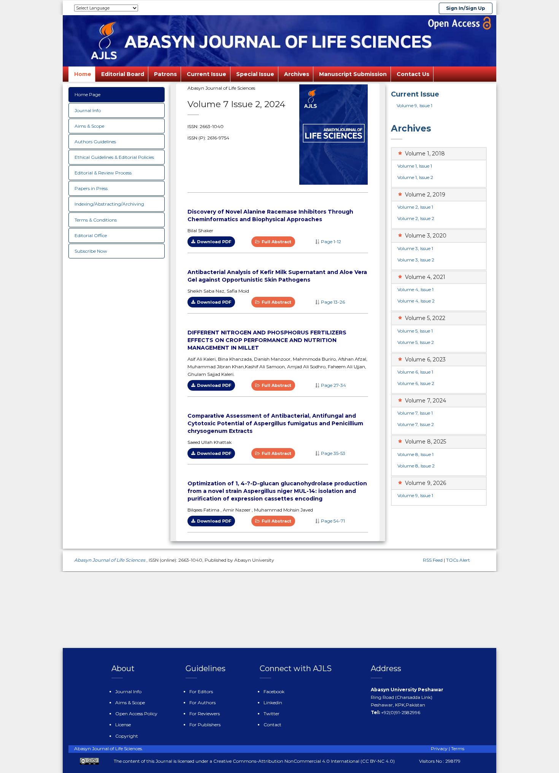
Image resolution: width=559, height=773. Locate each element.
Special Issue (255, 74)
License (123, 724)
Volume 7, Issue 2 (415, 424)
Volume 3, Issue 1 (415, 248)
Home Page (87, 94)
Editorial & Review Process (103, 173)
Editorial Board (122, 74)
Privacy (439, 748)
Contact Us (413, 74)
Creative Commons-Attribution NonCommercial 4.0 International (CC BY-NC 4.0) (304, 761)
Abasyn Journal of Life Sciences (110, 560)
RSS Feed (433, 560)
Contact (272, 724)
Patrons (165, 74)
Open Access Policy (136, 713)
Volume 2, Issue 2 (415, 218)
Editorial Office (91, 235)
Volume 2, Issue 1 (415, 207)
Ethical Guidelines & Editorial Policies (114, 157)
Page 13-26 (333, 302)
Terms (457, 748)
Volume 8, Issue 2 (416, 466)
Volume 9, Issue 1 (414, 105)
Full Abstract (276, 241)
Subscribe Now (91, 251)
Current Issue (206, 74)
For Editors (201, 691)
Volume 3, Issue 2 (415, 260)
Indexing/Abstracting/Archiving (109, 204)
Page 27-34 (333, 385)
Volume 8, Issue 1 (415, 454)
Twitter (272, 713)
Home (82, 74)
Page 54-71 (333, 521)
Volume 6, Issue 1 (415, 372)
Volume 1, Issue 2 (415, 177)
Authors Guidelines (95, 141)
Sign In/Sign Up (465, 8)
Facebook (274, 691)
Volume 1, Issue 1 (414, 166)
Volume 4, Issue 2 (416, 301)
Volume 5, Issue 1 (415, 331)
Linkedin (273, 702)
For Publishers (205, 724)
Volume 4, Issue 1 (415, 289)
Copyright (126, 736)
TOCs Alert (458, 560)
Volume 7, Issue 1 (415, 413)
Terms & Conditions (96, 220)
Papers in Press (91, 188)
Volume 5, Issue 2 (415, 342)
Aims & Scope (89, 126)
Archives (296, 74)
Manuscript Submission (353, 74)
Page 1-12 (331, 241)
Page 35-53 (333, 453)
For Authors (202, 702)
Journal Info (88, 110)
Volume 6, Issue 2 (415, 383)
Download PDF (214, 241)
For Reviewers (204, 713)
